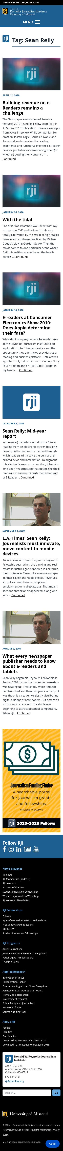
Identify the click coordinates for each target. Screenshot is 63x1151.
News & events (12, 869)
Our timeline (10, 1036)
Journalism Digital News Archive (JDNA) (24, 953)
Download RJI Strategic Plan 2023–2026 (24, 1040)
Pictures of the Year (13, 887)
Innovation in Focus (13, 977)
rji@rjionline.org (14, 1081)
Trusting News (11, 961)
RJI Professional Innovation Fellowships (24, 920)
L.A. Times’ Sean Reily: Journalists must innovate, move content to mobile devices (31, 546)
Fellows (7, 916)
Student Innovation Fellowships (20, 933)
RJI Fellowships (13, 910)
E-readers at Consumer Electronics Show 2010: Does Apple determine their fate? (27, 325)
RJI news (7, 874)
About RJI (9, 1022)
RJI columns (9, 883)
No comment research (15, 999)
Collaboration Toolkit (14, 982)
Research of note (12, 1007)
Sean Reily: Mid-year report (24, 433)
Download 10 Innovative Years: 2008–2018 (26, 1044)
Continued (9, 159)
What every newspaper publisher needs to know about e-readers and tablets (29, 664)
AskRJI (52, 1144)
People (6, 1027)
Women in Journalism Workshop (21, 896)
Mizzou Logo (5, 11)
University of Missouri (22, 14)
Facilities (7, 1032)
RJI (28, 10)
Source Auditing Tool (14, 1011)
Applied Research (14, 972)
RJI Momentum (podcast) (16, 879)
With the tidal (17, 220)
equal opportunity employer (26, 1142)
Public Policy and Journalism (18, 1003)
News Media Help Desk (15, 994)
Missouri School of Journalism (21, 2)
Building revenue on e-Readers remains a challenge (27, 108)
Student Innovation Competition (20, 891)
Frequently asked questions (18, 924)
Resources (8, 928)
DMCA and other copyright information (31, 1129)
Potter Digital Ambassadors (18, 957)
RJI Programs (11, 943)
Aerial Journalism (12, 949)
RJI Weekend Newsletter (16, 900)
